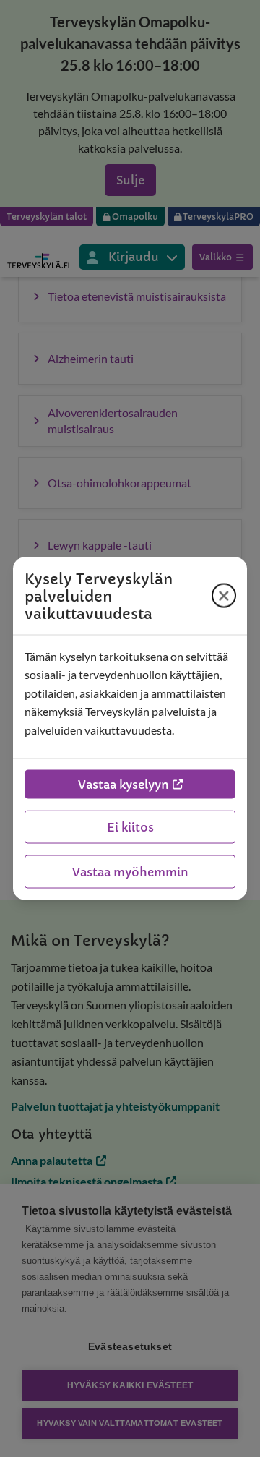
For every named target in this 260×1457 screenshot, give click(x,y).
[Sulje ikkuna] (223, 595)
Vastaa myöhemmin (130, 872)
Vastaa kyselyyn (123, 784)
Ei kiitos (130, 827)
